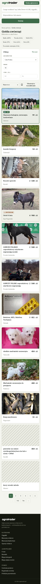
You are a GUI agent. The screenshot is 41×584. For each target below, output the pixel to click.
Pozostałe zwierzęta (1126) (11, 46)
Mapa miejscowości (8, 560)
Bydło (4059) (7, 38)
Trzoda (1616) (18, 38)
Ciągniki (4, 535)
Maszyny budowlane (8, 541)
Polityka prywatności (9, 573)
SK (6, 68)
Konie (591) (6, 42)
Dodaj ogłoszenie (32, 3)
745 (18, 501)
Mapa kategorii (7, 557)
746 (23, 501)
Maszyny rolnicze (7, 538)
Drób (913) (29, 38)
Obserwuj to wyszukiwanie (28, 85)
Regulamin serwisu (8, 571)
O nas (3, 552)
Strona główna (6, 28)
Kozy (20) (26, 42)
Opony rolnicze (7, 544)
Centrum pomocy (7, 568)
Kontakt (4, 554)
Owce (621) (16, 42)
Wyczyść (35, 52)
